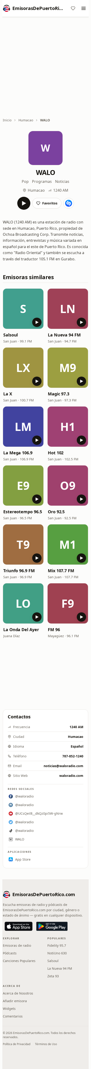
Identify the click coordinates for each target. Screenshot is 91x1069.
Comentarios (13, 1016)
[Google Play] (52, 926)
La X (7, 394)
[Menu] (83, 8)
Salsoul (10, 335)
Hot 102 (55, 452)
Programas (42, 181)
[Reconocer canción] (68, 203)
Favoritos (49, 203)
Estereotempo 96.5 (22, 511)
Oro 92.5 (56, 511)
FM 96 (54, 629)
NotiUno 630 (57, 953)
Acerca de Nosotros (18, 993)
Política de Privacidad (16, 1044)
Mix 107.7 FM (61, 570)
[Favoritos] (73, 8)
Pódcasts (10, 953)
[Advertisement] (45, 68)
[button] (23, 308)
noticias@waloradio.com (63, 766)
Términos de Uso (46, 1044)
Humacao (25, 120)
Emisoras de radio (17, 945)
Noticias (62, 181)
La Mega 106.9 (17, 452)
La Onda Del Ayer (21, 629)
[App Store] (18, 926)
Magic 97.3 (58, 394)
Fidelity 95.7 (56, 945)
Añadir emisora (15, 1001)
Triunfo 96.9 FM (19, 570)
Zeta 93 (53, 976)
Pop (25, 181)
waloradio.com (71, 775)
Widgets (9, 1008)
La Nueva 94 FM (64, 335)
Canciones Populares (19, 961)
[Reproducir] (23, 203)
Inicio (7, 120)
